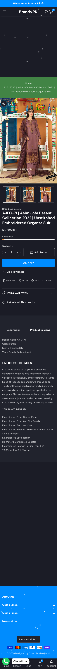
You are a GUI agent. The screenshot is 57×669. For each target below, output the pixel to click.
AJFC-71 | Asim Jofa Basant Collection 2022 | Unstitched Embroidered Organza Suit (31, 89)
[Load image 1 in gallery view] (11, 195)
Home (28, 83)
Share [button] (48, 280)
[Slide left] (4, 194)
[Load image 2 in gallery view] (28, 195)
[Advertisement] (28, 46)
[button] (28, 293)
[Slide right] (52, 194)
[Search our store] (47, 12)
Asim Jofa (15, 209)
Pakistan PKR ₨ (27, 639)
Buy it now (28, 262)
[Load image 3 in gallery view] (46, 195)
